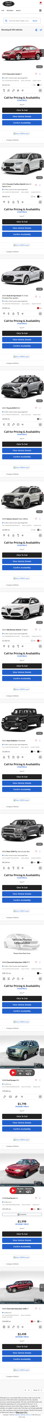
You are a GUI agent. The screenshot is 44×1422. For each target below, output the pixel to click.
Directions (10, 10)
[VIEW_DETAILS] (22, 941)
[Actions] (40, 74)
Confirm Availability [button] (22, 122)
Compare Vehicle (12, 140)
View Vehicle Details (22, 116)
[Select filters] (36, 29)
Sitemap (23, 1414)
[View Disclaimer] (23, 90)
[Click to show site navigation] (40, 10)
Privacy (28, 1414)
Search (35, 21)
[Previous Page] (25, 1390)
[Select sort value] (40, 30)
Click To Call (22, 110)
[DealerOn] (22, 1412)
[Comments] (40, 90)
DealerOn (17, 1414)
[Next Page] (29, 1390)
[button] (2, 10)
